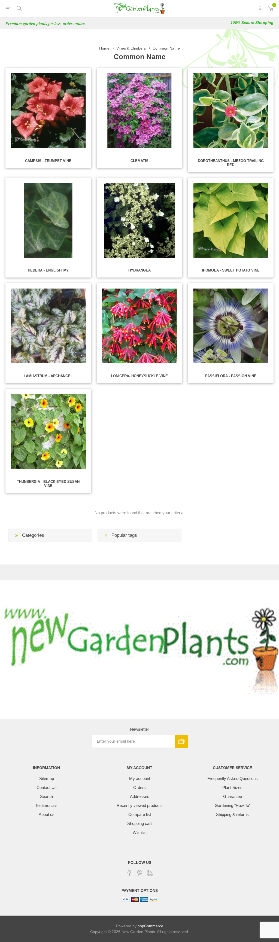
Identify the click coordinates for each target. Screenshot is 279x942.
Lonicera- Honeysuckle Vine (139, 376)
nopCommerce (150, 926)
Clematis (139, 161)
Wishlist (140, 832)
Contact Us (47, 787)
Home (104, 48)
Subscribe (181, 741)
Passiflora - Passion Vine (230, 376)
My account (139, 778)
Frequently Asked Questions (232, 778)
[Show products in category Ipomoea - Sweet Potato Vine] (230, 220)
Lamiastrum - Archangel (48, 376)
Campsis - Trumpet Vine (48, 161)
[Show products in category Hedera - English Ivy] (48, 220)
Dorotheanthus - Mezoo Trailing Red (231, 163)
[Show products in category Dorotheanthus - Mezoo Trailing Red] (230, 110)
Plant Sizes (232, 787)
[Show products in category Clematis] (139, 110)
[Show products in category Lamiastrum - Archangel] (48, 325)
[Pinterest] (139, 873)
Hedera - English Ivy (48, 270)
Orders (139, 787)
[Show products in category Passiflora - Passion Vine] (230, 325)
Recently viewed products (140, 805)
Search (46, 796)
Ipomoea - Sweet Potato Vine (231, 270)
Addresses (139, 796)
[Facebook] (129, 873)
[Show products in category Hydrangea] (139, 220)
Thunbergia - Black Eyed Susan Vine (48, 484)
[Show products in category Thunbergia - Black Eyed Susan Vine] (48, 431)
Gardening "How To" (232, 805)
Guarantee (232, 796)
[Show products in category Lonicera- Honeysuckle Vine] (139, 325)
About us (46, 814)
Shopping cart (139, 823)
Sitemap (46, 778)
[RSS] (149, 873)
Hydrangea (139, 270)
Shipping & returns (232, 814)
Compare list (139, 814)
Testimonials (46, 805)
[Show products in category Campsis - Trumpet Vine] (48, 110)
